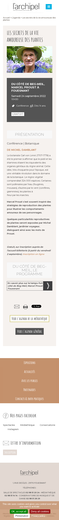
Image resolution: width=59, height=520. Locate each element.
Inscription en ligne (33, 254)
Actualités (29, 371)
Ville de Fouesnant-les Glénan (11, 473)
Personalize (21, 516)
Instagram (13, 429)
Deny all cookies (40, 511)
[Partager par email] (17, 306)
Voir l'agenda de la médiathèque (29, 318)
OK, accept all (18, 511)
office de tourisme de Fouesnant (46, 473)
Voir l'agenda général (29, 331)
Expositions (29, 362)
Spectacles (9, 425)
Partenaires (29, 389)
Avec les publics (29, 380)
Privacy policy (38, 516)
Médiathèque (27, 425)
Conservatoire (47, 425)
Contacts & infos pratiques (29, 398)
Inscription (10, 452)
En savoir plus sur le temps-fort (27, 286)
